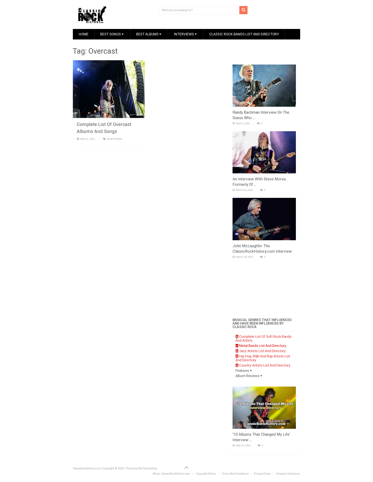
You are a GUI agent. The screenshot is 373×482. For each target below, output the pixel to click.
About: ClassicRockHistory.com (171, 473)
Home (83, 34)
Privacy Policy (262, 473)
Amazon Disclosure (288, 473)
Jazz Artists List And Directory (262, 351)
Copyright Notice (206, 473)
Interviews (184, 34)
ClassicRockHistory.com (87, 468)
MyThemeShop (147, 468)
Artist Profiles (114, 138)
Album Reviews (247, 376)
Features (242, 370)
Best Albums (147, 34)
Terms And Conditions (235, 473)
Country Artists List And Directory (264, 365)
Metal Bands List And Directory (262, 346)
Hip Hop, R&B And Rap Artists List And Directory (262, 358)
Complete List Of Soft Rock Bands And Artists (263, 338)
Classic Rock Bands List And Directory (244, 34)
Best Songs (111, 34)
